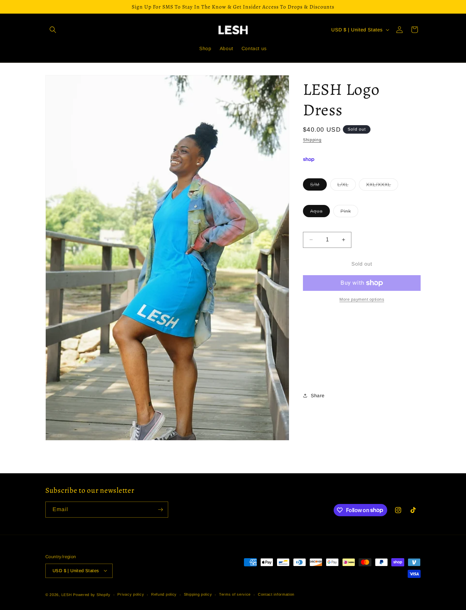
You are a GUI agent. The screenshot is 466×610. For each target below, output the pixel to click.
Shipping (312, 139)
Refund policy (164, 594)
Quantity (312, 226)
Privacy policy (130, 594)
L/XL (346, 186)
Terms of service (235, 594)
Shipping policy (198, 594)
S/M (318, 186)
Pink (349, 212)
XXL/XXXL (382, 186)
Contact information (276, 594)
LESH (66, 594)
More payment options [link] (361, 299)
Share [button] (318, 395)
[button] (52, 29)
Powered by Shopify (92, 594)
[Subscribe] (160, 510)
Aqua (320, 212)
